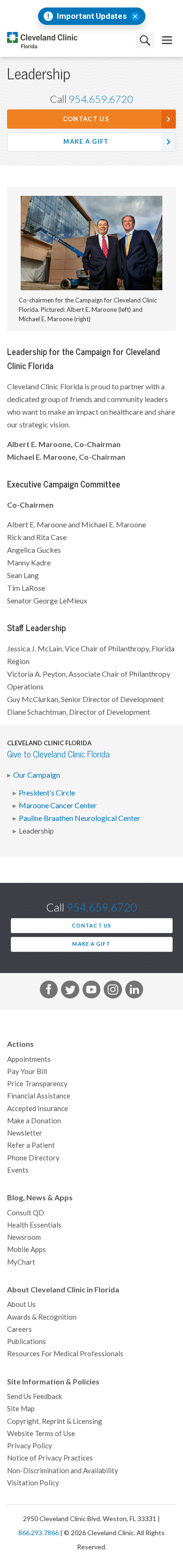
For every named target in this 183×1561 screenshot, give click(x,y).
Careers (19, 1329)
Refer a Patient (31, 1145)
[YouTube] (91, 991)
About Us (21, 1304)
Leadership (36, 830)
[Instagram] (113, 991)
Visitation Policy (33, 1482)
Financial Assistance (38, 1095)
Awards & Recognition (41, 1317)
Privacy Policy (29, 1445)
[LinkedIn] (134, 991)
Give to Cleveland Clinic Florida (58, 754)
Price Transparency (37, 1083)
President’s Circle (47, 792)
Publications (26, 1341)
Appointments (29, 1059)
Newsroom (24, 1237)
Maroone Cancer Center (58, 805)
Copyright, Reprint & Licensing (54, 1421)
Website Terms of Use (41, 1433)
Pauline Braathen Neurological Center (79, 818)
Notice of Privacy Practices (50, 1457)
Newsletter (24, 1132)
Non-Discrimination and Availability (62, 1470)
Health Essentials (34, 1225)
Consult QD (25, 1212)
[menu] (167, 40)
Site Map (21, 1408)
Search (145, 40)
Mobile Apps (26, 1249)
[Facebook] (49, 991)
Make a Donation (34, 1120)
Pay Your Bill (27, 1071)
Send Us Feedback (34, 1396)
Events (18, 1170)
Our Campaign (36, 775)
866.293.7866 (38, 1533)
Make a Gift (85, 142)
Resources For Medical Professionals (65, 1353)
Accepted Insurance (37, 1108)
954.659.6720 (101, 99)
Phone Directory (33, 1157)
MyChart (21, 1262)
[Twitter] (70, 991)
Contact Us (86, 119)
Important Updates (92, 16)
